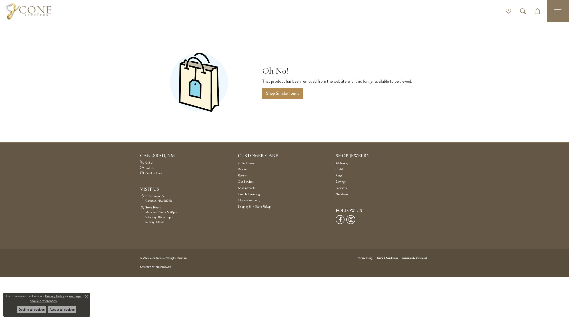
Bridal (339, 169)
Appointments (246, 188)
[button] (508, 11)
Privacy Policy (365, 258)
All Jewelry (342, 163)
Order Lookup (246, 163)
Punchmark (163, 267)
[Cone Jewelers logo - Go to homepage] (28, 11)
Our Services (246, 181)
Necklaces (342, 194)
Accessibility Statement (414, 258)
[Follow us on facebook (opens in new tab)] (340, 219)
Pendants (341, 188)
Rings (339, 175)
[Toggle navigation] (558, 11)
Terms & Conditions (387, 258)
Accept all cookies (62, 309)
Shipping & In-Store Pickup (254, 206)
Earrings (341, 181)
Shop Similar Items (282, 93)
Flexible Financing (249, 194)
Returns (243, 175)
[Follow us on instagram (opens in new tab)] (350, 219)
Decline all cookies (32, 309)
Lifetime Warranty (249, 200)
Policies (242, 169)
